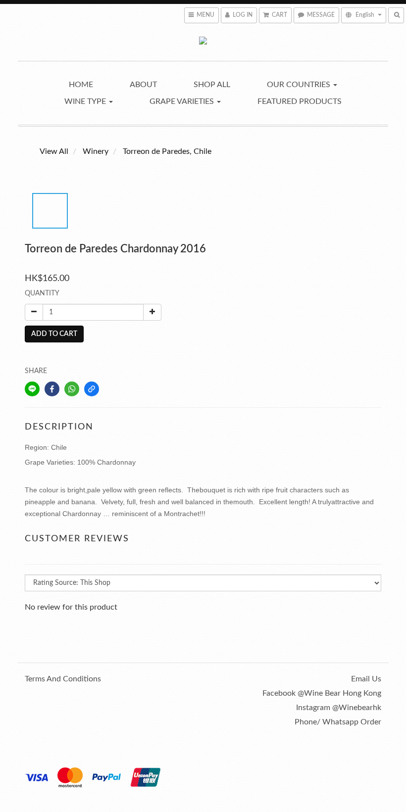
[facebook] (52, 389)
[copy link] (91, 389)
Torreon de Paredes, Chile (167, 151)
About (143, 85)
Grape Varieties (183, 101)
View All (54, 151)
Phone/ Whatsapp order (338, 722)
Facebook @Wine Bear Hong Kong (321, 693)
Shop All (212, 85)
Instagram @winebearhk (338, 708)
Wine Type (86, 101)
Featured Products (299, 101)
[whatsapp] (71, 389)
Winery (95, 151)
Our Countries (299, 85)
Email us (366, 679)
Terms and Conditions (63, 679)
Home (81, 85)
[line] (32, 389)
